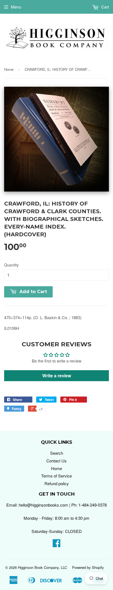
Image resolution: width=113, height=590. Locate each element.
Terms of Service (56, 476)
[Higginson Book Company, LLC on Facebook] (56, 544)
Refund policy (56, 483)
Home (8, 69)
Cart (104, 7)
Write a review (56, 375)
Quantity (11, 265)
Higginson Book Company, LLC (42, 567)
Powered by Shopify (88, 567)
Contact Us (56, 460)
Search (56, 453)
